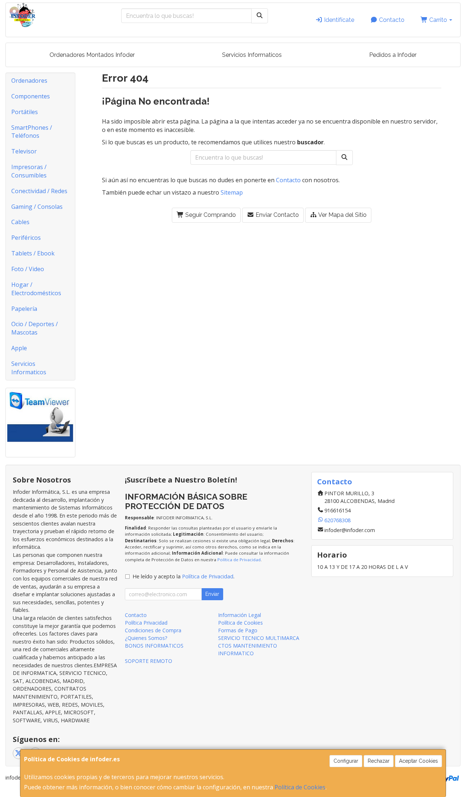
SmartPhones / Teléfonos (31, 132)
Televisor (24, 151)
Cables (20, 222)
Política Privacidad (146, 622)
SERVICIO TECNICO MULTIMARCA (258, 637)
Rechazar (379, 761)
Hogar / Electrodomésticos (36, 289)
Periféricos (26, 238)
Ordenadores (29, 81)
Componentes (30, 96)
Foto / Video (27, 269)
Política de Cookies (300, 787)
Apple (19, 348)
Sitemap (232, 192)
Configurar (345, 761)
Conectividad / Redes (39, 191)
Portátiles (24, 112)
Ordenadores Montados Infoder (92, 54)
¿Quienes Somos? (146, 637)
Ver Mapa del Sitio (342, 214)
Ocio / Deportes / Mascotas (34, 328)
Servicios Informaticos (252, 54)
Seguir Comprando (210, 214)
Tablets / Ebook (33, 253)
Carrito (438, 19)
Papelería (24, 309)
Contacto (391, 19)
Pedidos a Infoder (392, 54)
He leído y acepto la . (183, 576)
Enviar (212, 594)
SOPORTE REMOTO (148, 660)
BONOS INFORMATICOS (154, 645)
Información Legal (239, 615)
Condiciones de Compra (153, 630)
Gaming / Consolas (37, 207)
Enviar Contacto (276, 214)
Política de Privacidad (239, 559)
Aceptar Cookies (418, 761)
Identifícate (338, 19)
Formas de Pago (237, 630)
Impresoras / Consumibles (29, 171)
